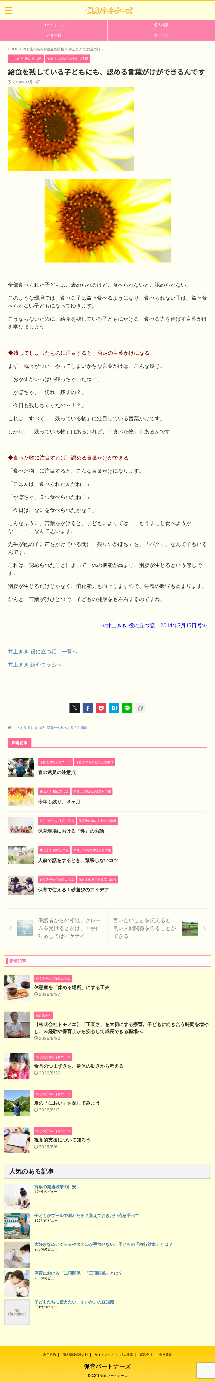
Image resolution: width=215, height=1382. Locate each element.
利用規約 (49, 1355)
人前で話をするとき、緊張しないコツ (78, 860)
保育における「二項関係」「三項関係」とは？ (78, 1273)
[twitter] (74, 708)
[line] (127, 708)
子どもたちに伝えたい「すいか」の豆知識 (74, 1301)
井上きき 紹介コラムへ (35, 665)
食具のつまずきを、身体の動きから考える (79, 1066)
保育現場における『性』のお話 (71, 831)
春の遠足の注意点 (57, 772)
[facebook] (88, 708)
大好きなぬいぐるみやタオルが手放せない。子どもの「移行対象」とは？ (103, 1244)
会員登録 (53, 35)
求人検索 (161, 25)
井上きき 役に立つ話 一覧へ (43, 651)
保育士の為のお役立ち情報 (67, 727)
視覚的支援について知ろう (62, 1140)
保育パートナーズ (107, 1366)
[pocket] (101, 708)
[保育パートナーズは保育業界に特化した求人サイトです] (109, 10)
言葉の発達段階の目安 (55, 1186)
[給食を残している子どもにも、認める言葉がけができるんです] (114, 708)
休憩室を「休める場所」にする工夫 (72, 987)
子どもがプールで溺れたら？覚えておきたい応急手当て (86, 1215)
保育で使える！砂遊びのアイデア (73, 889)
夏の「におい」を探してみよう (67, 1103)
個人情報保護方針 (75, 1355)
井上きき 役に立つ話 (29, 727)
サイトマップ (104, 1355)
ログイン (161, 35)
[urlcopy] (140, 708)
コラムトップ (54, 25)
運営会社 (146, 1355)
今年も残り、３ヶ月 (59, 801)
